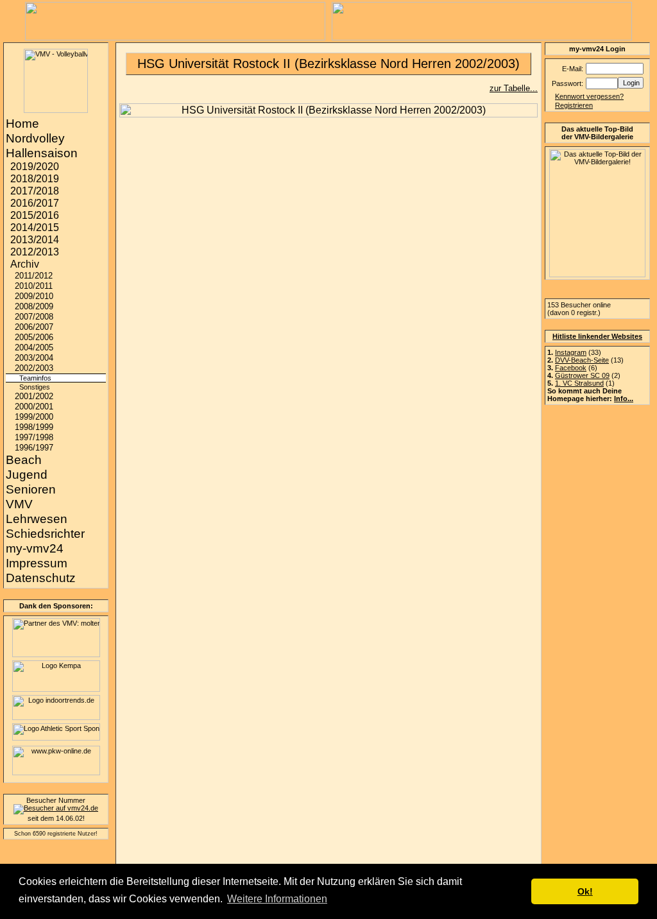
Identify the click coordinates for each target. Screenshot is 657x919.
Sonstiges (34, 387)
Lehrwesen (36, 519)
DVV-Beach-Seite (582, 360)
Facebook (570, 368)
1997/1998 (34, 437)
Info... (623, 398)
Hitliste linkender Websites (597, 336)
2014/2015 (34, 227)
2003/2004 (34, 358)
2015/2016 (34, 215)
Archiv (24, 264)
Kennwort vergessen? (589, 96)
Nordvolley (35, 138)
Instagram (570, 352)
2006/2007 (34, 327)
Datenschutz (41, 578)
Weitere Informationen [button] (277, 898)
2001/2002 (34, 396)
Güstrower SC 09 (582, 375)
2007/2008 (34, 317)
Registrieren (574, 105)
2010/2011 (34, 286)
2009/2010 (34, 296)
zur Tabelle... (514, 88)
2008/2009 (34, 306)
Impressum (36, 563)
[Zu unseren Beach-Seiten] (175, 36)
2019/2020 (34, 166)
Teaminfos (35, 378)
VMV (19, 504)
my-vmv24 (35, 548)
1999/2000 (34, 417)
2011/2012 (34, 275)
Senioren (31, 489)
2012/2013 (34, 251)
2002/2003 (34, 368)
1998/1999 (34, 427)
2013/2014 (34, 239)
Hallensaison (42, 153)
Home (22, 123)
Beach (24, 460)
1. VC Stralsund (579, 383)
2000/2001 (34, 406)
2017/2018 (34, 190)
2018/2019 (34, 178)
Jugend (26, 474)
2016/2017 (34, 203)
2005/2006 (34, 337)
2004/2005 (34, 347)
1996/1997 (34, 447)
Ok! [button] (585, 891)
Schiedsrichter (45, 533)
